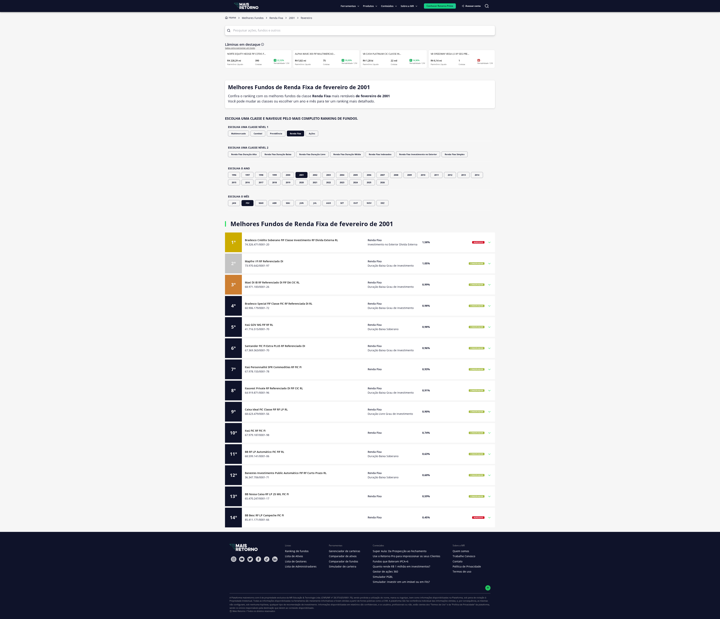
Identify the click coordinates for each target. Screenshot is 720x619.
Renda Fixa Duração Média (347, 154)
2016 (247, 182)
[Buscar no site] (486, 6)
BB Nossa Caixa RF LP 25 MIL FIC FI (267, 494)
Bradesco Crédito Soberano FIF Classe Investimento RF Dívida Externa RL (291, 240)
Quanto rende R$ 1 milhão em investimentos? (401, 566)
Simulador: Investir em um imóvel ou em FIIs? (401, 582)
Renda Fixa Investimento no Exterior (418, 154)
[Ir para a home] (246, 6)
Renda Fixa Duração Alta (244, 154)
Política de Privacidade (467, 566)
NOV (369, 203)
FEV (247, 203)
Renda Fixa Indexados (380, 154)
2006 (369, 174)
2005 (355, 174)
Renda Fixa (295, 133)
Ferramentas (348, 6)
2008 (396, 174)
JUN (302, 203)
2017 (261, 182)
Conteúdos (387, 6)
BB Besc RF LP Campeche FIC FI (264, 515)
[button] (360, 242)
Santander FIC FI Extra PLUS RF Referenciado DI (275, 346)
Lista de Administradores (300, 566)
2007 (382, 174)
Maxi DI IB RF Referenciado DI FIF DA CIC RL (272, 282)
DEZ (382, 203)
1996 (234, 174)
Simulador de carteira (342, 566)
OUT (355, 203)
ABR (274, 203)
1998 (261, 174)
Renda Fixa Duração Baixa (278, 154)
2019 (288, 182)
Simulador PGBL (383, 577)
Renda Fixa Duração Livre (312, 154)
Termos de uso (462, 571)
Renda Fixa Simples (454, 154)
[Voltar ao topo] (488, 588)
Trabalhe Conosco (464, 556)
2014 (477, 174)
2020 (301, 182)
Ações (312, 133)
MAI (288, 203)
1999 (274, 174)
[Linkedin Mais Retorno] (275, 559)
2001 (301, 174)
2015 (234, 182)
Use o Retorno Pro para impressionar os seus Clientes (406, 556)
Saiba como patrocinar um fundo (240, 48)
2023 (342, 182)
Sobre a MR (407, 6)
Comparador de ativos (343, 556)
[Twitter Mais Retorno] (250, 559)
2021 (315, 182)
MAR (261, 203)
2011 (436, 174)
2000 (288, 174)
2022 (328, 182)
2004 (342, 174)
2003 (328, 174)
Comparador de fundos (343, 561)
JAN (234, 203)
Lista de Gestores (296, 561)
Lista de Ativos (294, 556)
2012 (450, 174)
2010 (423, 174)
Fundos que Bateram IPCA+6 (390, 561)
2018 (274, 182)
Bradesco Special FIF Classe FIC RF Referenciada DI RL (278, 303)
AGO (328, 203)
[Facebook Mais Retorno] (258, 559)
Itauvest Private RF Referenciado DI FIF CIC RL (274, 388)
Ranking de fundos (297, 551)
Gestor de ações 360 (385, 571)
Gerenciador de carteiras (344, 551)
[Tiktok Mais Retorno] (266, 559)
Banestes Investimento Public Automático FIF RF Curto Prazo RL (286, 473)
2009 (409, 174)
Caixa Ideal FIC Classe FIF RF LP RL (266, 409)
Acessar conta (473, 5)
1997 (247, 174)
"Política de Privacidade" (463, 604)
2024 (355, 182)
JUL (315, 203)
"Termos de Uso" (438, 604)
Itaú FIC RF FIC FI (255, 430)
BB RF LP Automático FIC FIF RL (264, 452)
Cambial (258, 133)
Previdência (276, 133)
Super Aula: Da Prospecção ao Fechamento (399, 551)
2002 (315, 174)
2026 (382, 182)
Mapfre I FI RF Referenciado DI (264, 261)
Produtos (368, 6)
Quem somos (461, 551)
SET (342, 203)
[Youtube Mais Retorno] (242, 559)
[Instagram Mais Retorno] (233, 559)
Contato (457, 561)
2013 (463, 174)
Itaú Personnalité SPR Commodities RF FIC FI (273, 367)
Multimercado (238, 133)
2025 (369, 182)
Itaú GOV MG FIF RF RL (259, 325)
